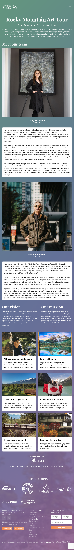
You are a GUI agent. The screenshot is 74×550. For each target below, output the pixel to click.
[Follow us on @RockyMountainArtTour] (4, 518)
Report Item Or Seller (36, 528)
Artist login (18, 528)
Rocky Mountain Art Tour (38, 517)
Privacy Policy (66, 542)
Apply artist (7, 528)
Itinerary (32, 525)
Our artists (32, 523)
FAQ (30, 532)
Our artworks (33, 521)
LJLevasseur (33, 514)
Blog (30, 530)
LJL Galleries (33, 512)
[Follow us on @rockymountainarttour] (9, 518)
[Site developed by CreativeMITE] (46, 542)
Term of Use (57, 542)
